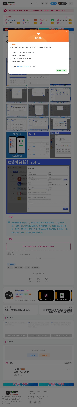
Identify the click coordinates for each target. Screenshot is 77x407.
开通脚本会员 (61, 70)
